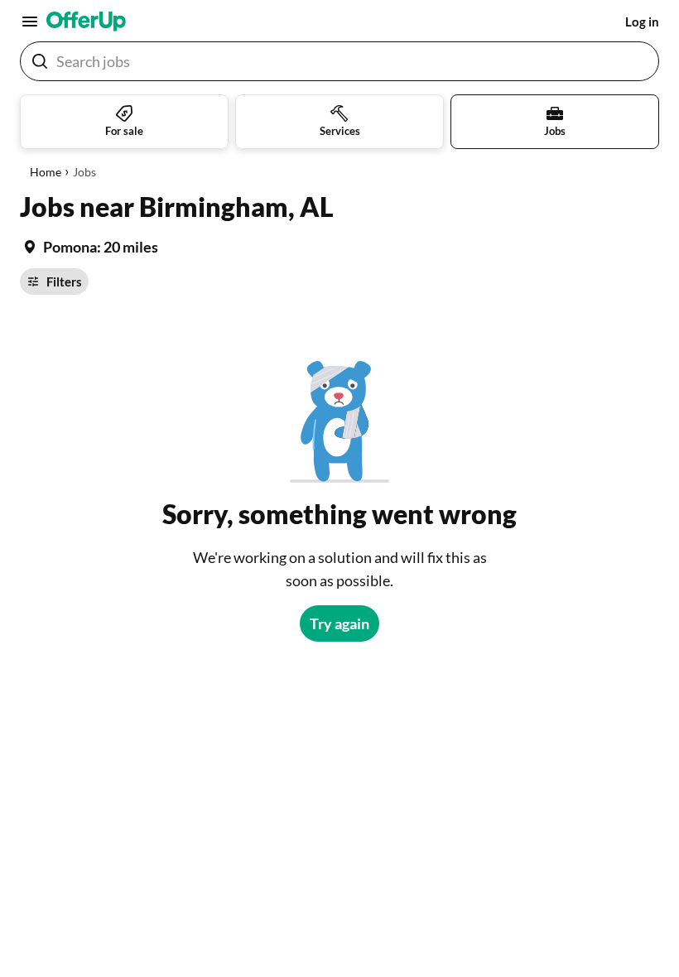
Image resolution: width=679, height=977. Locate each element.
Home (45, 172)
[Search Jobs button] (39, 61)
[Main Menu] (30, 21)
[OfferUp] (86, 21)
